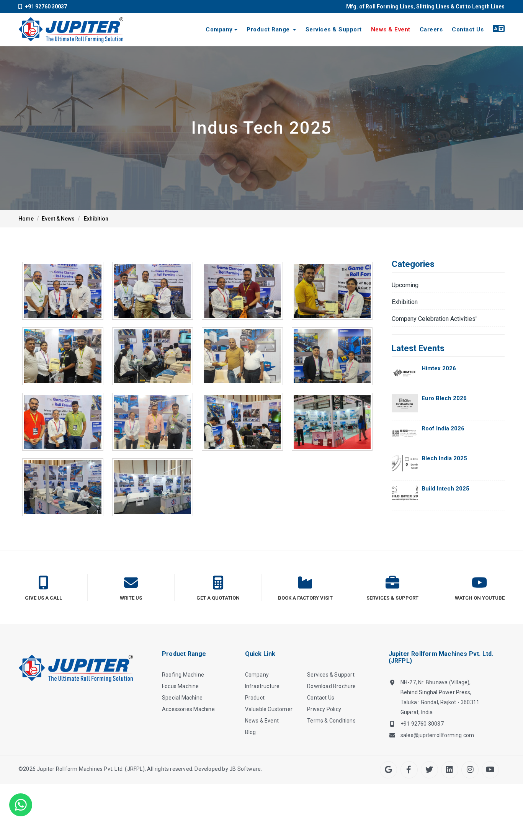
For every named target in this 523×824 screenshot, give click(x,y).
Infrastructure (262, 686)
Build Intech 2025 (445, 488)
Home (26, 219)
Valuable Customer (269, 709)
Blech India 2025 (444, 458)
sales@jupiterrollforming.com (437, 735)
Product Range (269, 29)
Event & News (58, 219)
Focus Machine (180, 686)
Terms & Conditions (331, 721)
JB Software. (245, 769)
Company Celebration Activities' (434, 318)
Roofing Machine (183, 675)
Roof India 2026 (443, 428)
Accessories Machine (188, 709)
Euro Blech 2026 (444, 398)
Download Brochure (331, 686)
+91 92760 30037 (45, 6)
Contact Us (468, 29)
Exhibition (96, 219)
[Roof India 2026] (405, 433)
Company (219, 29)
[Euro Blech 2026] (405, 403)
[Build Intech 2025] (405, 493)
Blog (250, 732)
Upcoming (405, 285)
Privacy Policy (324, 709)
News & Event (390, 29)
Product (255, 698)
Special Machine (182, 698)
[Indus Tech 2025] (62, 291)
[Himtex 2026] (405, 373)
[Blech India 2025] (405, 463)
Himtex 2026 (439, 368)
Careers (431, 29)
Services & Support (334, 29)
